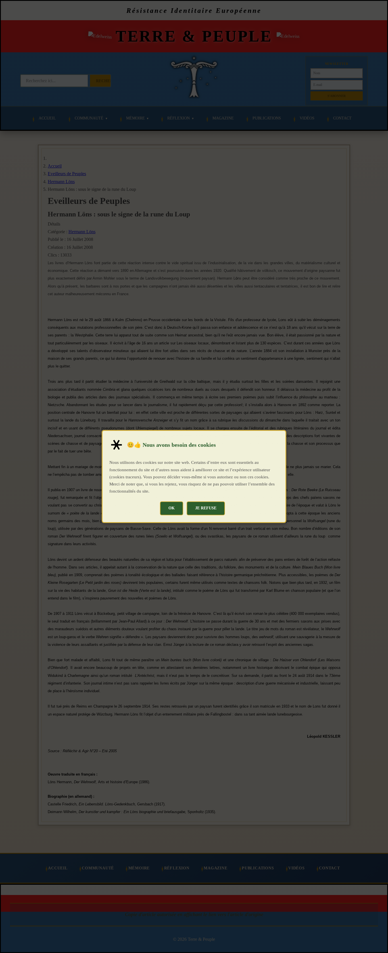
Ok (171, 508)
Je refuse (205, 508)
